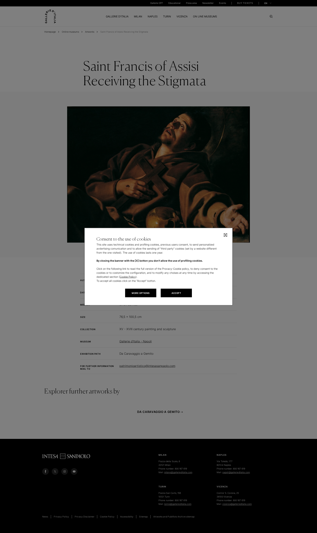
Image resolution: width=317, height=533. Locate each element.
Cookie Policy (128, 276)
